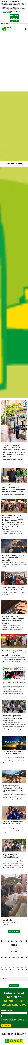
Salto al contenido (4, 23)
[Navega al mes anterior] (2, 951)
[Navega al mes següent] (25, 951)
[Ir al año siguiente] (20, 954)
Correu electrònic (7, 1010)
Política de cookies (6, 12)
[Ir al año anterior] (7, 954)
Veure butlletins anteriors (14, 931)
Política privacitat (6, 1022)
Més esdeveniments (14, 985)
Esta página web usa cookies (10, 1)
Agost (14, 951)
